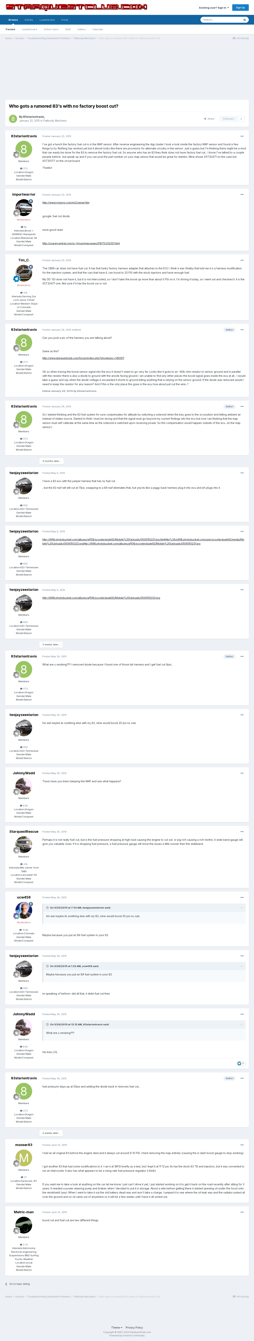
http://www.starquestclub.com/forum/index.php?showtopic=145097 (83, 358)
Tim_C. (24, 260)
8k (25, 226)
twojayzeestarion (23, 473)
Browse (13, 19)
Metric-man (24, 1212)
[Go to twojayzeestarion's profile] (23, 486)
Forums (10, 29)
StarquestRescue (23, 831)
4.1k (25, 292)
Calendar (97, 29)
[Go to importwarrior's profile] (23, 207)
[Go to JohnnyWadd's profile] (23, 786)
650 (25, 505)
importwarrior (24, 194)
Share (210, 118)
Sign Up (240, 7)
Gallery (81, 29)
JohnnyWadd (24, 773)
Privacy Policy (134, 1327)
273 (25, 168)
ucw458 (24, 897)
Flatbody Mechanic (55, 120)
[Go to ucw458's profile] (23, 910)
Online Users (51, 29)
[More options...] (242, 136)
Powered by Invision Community (127, 1335)
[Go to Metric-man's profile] (23, 1225)
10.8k (25, 929)
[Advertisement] (127, 72)
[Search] (245, 20)
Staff (68, 29)
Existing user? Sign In (213, 7)
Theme (116, 1327)
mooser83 (23, 1145)
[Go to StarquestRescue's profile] (23, 844)
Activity (29, 19)
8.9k (25, 805)
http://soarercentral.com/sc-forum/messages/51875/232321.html (81, 243)
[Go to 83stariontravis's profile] (13, 119)
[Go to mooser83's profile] (23, 1158)
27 (25, 1177)
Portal (64, 19)
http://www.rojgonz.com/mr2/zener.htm (65, 202)
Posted (56, 136)
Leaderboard (29, 29)
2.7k (25, 1244)
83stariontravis (33, 116)
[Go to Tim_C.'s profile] (23, 273)
